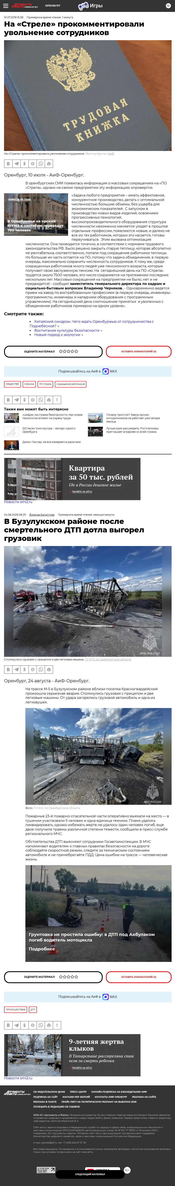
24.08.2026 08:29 (15, 514)
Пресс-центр (78, 1092)
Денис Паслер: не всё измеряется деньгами (51, 442)
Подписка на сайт (45, 1097)
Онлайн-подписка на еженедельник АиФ (119, 1092)
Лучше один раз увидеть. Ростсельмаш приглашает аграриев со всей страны (132, 430)
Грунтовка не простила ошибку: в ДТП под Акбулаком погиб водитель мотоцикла (92, 937)
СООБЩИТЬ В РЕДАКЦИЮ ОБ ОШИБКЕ (56, 1106)
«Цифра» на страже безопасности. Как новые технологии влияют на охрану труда (52, 416)
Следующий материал (90, 1174)
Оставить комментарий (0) (138, 351)
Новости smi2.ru (18, 502)
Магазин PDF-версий (76, 1097)
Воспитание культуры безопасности (66, 330)
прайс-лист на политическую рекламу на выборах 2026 (98, 1102)
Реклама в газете (45, 1102)
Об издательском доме (49, 1092)
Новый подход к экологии (57, 335)
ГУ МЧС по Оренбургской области (108, 659)
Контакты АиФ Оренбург (111, 1097)
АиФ (111, 153)
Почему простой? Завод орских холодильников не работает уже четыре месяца (133, 418)
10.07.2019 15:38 (13, 17)
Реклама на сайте (144, 1097)
